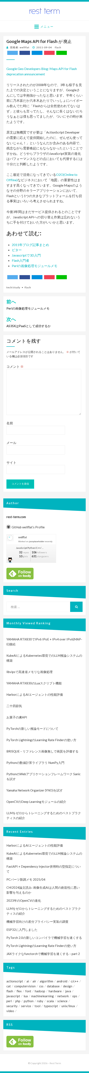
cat (8, 986)
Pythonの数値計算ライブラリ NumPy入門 (35, 762)
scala (50, 1001)
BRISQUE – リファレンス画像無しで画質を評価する (42, 751)
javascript (13, 996)
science (62, 1001)
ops (74, 996)
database (53, 986)
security (12, 1006)
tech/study (13, 287)
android (62, 981)
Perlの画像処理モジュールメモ (34, 266)
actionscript (14, 981)
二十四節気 (14, 706)
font (28, 991)
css (41, 986)
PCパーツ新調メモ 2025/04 (25, 879)
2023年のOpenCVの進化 (23, 900)
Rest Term (55, 1063)
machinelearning (42, 996)
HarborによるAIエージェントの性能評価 (34, 694)
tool (37, 1006)
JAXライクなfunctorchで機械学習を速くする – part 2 (43, 954)
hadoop (40, 991)
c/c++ (74, 981)
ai (27, 981)
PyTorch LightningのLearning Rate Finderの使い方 (41, 740)
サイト (11, 462)
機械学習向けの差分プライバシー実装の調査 (37, 921)
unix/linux (68, 1006)
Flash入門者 (20, 260)
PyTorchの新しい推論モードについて (32, 728)
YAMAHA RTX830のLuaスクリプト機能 (34, 683)
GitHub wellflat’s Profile (28, 527)
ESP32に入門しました (21, 929)
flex (19, 991)
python (29, 1001)
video (10, 1011)
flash (58, 47)
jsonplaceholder (36, 541)
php (17, 1001)
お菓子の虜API (16, 717)
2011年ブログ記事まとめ (30, 245)
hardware (55, 991)
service (26, 1006)
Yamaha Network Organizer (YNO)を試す (34, 790)
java (68, 991)
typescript (51, 1006)
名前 (9, 423)
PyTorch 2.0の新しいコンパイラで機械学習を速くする (44, 937)
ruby (40, 1001)
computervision (25, 986)
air (34, 981)
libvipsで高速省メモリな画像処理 (29, 672)
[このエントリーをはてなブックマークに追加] (37, 53)
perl (9, 1001)
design (67, 986)
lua (26, 996)
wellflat (22, 537)
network (63, 996)
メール (11, 443)
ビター (17, 250)
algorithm (46, 981)
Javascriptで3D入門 (26, 255)
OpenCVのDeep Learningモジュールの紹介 (36, 801)
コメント (15, 366)
